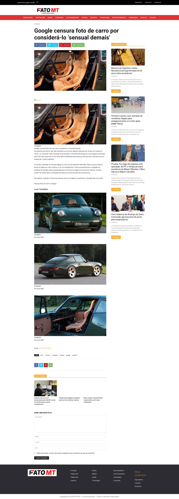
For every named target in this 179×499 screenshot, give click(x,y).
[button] (37, 2)
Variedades (117, 477)
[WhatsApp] (50, 365)
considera (55, 355)
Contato (137, 483)
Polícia (94, 470)
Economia (116, 480)
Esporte (73, 480)
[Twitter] (41, 365)
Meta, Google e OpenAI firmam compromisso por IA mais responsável (93, 400)
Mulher (94, 474)
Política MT (74, 474)
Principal (73, 470)
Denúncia (138, 486)
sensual (74, 355)
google (68, 355)
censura (47, 355)
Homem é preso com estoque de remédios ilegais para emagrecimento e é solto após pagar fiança (126, 120)
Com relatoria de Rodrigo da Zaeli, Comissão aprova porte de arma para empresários (127, 217)
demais (62, 355)
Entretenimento (119, 474)
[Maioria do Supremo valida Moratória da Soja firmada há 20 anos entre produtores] (128, 57)
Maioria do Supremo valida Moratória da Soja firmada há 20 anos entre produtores (126, 71)
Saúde (94, 477)
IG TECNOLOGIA (45, 348)
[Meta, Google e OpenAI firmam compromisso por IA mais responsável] (95, 388)
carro (41, 355)
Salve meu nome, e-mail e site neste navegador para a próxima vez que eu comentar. (66, 453)
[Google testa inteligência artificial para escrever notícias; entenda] (70, 388)
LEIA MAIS (116, 91)
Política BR (74, 477)
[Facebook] (36, 365)
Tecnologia (96, 480)
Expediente (139, 480)
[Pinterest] (46, 365)
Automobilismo (118, 470)
